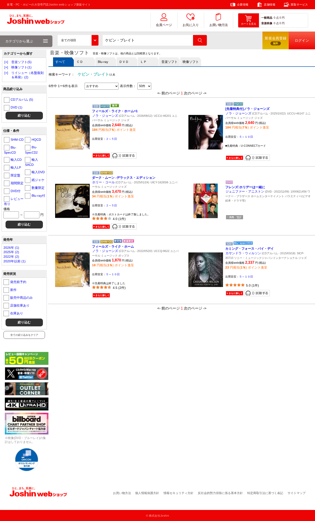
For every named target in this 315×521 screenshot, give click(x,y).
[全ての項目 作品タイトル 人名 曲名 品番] (78, 40)
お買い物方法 (218, 25)
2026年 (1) (11, 247)
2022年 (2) (11, 256)
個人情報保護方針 (147, 493)
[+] (6, 62)
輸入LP (16, 167)
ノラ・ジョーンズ (105, 115)
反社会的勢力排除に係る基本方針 (220, 493)
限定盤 (15, 175)
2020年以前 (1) (14, 261)
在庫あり (16, 313)
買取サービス (299, 4)
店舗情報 (269, 4)
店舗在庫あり (20, 305)
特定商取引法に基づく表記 (265, 493)
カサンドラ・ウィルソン (243, 253)
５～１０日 (246, 136)
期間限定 (17, 183)
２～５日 (111, 138)
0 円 (282, 17)
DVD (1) (16, 107)
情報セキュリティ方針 (178, 493)
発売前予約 (18, 282)
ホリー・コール (103, 182)
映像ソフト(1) (21, 67)
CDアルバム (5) (22, 99)
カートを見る (248, 23)
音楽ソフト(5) (21, 62)
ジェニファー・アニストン (245, 191)
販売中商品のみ (21, 297)
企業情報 (243, 4)
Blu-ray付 (38, 195)
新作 (13, 290)
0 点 (276, 17)
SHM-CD (17, 139)
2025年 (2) (11, 252)
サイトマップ (297, 493)
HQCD (36, 139)
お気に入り (191, 25)
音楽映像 (266, 23)
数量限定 (38, 188)
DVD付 (16, 191)
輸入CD (16, 159)
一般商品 (266, 17)
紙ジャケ (38, 180)
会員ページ (164, 25)
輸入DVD (38, 172)
